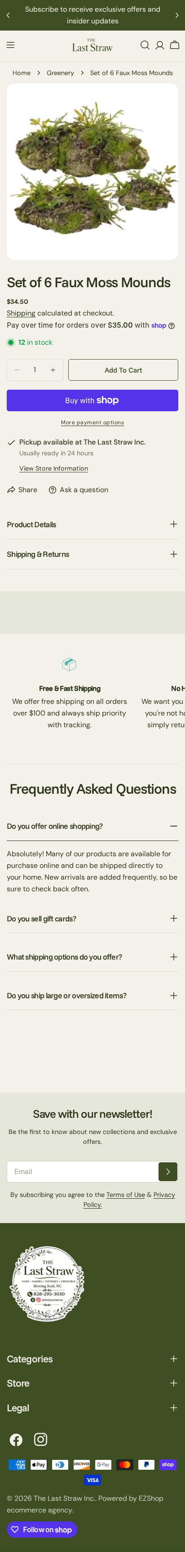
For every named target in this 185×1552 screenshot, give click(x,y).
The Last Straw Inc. (64, 1498)
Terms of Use (125, 1195)
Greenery (60, 73)
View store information (53, 468)
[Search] (145, 45)
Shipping (21, 313)
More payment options (92, 422)
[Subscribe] (168, 1171)
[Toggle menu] (10, 45)
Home (22, 73)
